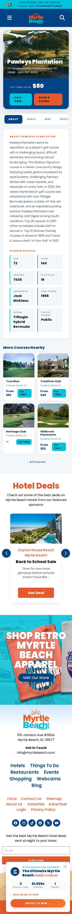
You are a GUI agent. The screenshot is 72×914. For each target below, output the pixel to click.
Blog (36, 785)
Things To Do (44, 766)
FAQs (12, 798)
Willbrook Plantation (48, 433)
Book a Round (44, 99)
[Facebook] (15, 823)
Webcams (49, 779)
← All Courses (36, 462)
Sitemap (54, 798)
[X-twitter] (48, 823)
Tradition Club (50, 381)
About (13, 119)
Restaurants (24, 772)
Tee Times (23, 393)
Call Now (18, 99)
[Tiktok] (32, 823)
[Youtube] (56, 823)
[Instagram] (23, 823)
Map (48, 119)
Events (51, 772)
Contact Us (31, 798)
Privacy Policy (43, 809)
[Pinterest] (40, 823)
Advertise (36, 804)
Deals (31, 119)
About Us (14, 804)
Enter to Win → (38, 903)
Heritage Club (16, 431)
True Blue (12, 381)
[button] (6, 553)
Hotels (17, 766)
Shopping (21, 779)
